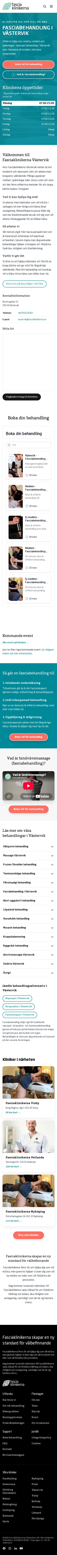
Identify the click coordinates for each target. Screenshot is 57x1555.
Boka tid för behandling (28, 64)
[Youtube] (21, 1548)
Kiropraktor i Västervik (18, 1006)
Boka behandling (12, 1438)
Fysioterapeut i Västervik (19, 1015)
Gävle (6, 1521)
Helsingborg (10, 1504)
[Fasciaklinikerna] (16, 6)
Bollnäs (36, 1501)
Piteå (35, 1484)
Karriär (36, 1411)
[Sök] (45, 6)
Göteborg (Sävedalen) (9, 1491)
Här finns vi (9, 1400)
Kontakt (7, 1449)
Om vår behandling (13, 1406)
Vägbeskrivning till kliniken (21, 397)
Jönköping (9, 1510)
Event (35, 1417)
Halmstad (8, 1516)
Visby (35, 1496)
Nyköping (37, 1479)
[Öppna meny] (51, 6)
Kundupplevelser (12, 1417)
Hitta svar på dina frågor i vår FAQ (24, 284)
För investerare (40, 1423)
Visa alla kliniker (28, 1235)
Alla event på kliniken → (16, 643)
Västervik (37, 1490)
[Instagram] (9, 1548)
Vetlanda (37, 1507)
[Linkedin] (15, 1548)
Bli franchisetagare (13, 1455)
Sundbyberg (10, 1479)
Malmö (6, 1499)
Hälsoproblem (11, 1411)
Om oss (36, 1400)
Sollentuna (9, 1484)
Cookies (36, 1443)
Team (35, 1406)
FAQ (5, 1443)
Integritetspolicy (41, 1438)
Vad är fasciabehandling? (31, 74)
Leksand (36, 1513)
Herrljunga (38, 1518)
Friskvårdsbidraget (13, 1423)
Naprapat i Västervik (17, 998)
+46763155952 (25, 313)
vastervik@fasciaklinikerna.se (32, 319)
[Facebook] (4, 1548)
